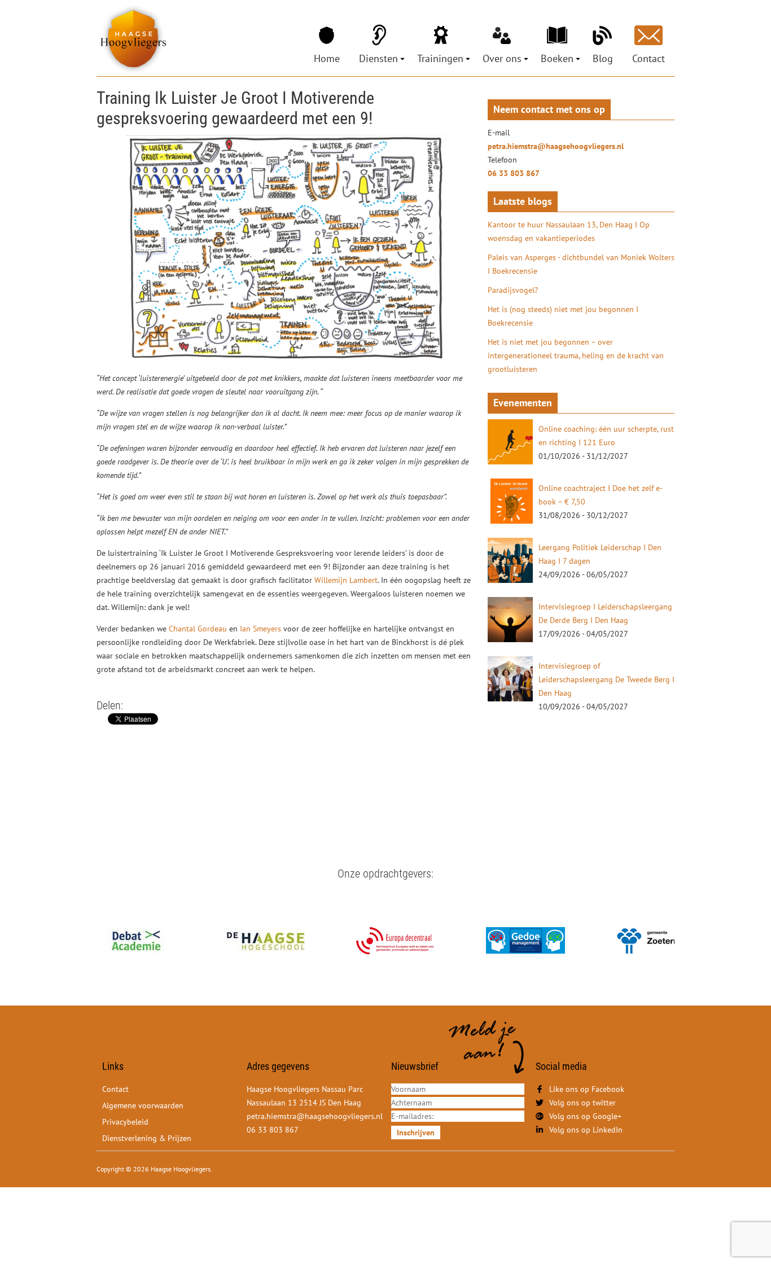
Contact (648, 58)
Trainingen (440, 58)
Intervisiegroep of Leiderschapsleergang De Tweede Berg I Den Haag (606, 679)
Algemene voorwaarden (142, 1105)
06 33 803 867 (514, 173)
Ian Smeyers (261, 629)
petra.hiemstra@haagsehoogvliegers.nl (556, 146)
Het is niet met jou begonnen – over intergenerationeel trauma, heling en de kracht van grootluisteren (576, 355)
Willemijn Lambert (346, 580)
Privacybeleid (125, 1122)
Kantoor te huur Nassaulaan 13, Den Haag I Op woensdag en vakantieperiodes (569, 231)
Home (327, 58)
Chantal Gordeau (198, 629)
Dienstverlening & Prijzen (146, 1138)
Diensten (378, 58)
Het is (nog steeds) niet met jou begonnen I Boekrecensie (563, 316)
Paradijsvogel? (513, 290)
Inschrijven (416, 1132)
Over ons (502, 58)
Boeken (557, 58)
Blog (603, 58)
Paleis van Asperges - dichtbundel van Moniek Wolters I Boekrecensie (581, 264)
